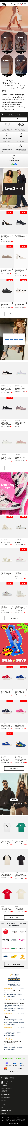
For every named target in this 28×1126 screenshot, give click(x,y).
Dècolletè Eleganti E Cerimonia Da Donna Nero (6, 238)
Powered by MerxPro (14, 1123)
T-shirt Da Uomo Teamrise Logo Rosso (6, 908)
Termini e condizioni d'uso (7, 1087)
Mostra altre (14, 314)
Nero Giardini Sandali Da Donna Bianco (13, 990)
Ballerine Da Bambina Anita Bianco (20, 541)
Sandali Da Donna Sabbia (19, 305)
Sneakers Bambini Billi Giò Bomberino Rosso (5, 693)
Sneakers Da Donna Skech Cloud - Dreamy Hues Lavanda (20, 388)
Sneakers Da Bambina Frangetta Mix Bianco (21, 575)
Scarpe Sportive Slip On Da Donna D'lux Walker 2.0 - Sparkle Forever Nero (6, 389)
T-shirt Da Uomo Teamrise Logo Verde (20, 842)
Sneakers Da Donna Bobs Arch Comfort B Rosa (20, 457)
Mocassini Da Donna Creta (6, 271)
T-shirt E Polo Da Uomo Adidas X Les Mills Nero (21, 875)
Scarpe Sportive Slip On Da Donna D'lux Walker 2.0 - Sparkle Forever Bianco (6, 458)
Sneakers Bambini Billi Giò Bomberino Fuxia (21, 725)
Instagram (3, 1113)
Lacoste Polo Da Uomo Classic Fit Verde (13, 1030)
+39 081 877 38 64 (9, 1078)
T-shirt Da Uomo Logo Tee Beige (19, 908)
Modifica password (5, 1097)
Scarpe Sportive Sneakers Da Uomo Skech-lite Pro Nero (6, 423)
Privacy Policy (4, 1090)
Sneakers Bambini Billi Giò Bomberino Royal (19, 693)
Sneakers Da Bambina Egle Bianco (6, 541)
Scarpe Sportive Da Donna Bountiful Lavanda (20, 423)
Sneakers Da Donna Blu (20, 237)
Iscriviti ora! (14, 119)
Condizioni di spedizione (6, 1088)
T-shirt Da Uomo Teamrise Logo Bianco (6, 842)
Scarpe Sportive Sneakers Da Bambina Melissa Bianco (20, 609)
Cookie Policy (4, 1091)
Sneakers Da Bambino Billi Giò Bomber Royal (5, 759)
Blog (2, 1107)
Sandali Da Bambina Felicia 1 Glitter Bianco (6, 574)
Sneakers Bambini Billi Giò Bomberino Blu (6, 725)
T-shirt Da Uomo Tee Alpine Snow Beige (6, 874)
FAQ (2, 1106)
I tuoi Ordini (3, 1100)
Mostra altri (14, 917)
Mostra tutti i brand (14, 964)
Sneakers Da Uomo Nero (5, 305)
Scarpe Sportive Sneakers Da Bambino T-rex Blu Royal (20, 759)
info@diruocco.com (9, 1083)
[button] (12, 4)
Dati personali (4, 1095)
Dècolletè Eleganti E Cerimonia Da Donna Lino (20, 272)
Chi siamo (3, 1104)
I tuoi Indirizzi (4, 1099)
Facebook (3, 1111)
